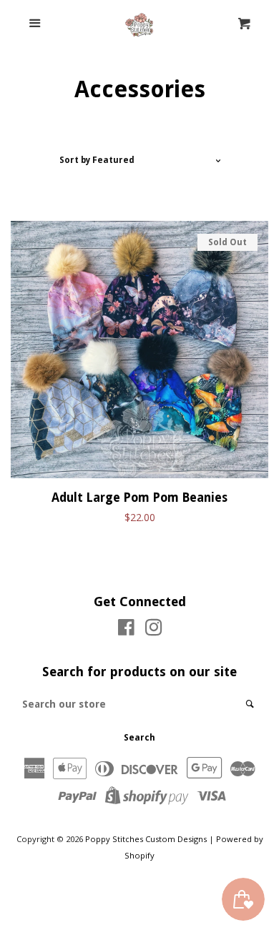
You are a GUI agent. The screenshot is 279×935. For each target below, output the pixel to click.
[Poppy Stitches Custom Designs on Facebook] (126, 630)
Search (139, 738)
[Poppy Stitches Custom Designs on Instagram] (153, 630)
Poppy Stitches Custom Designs (146, 838)
